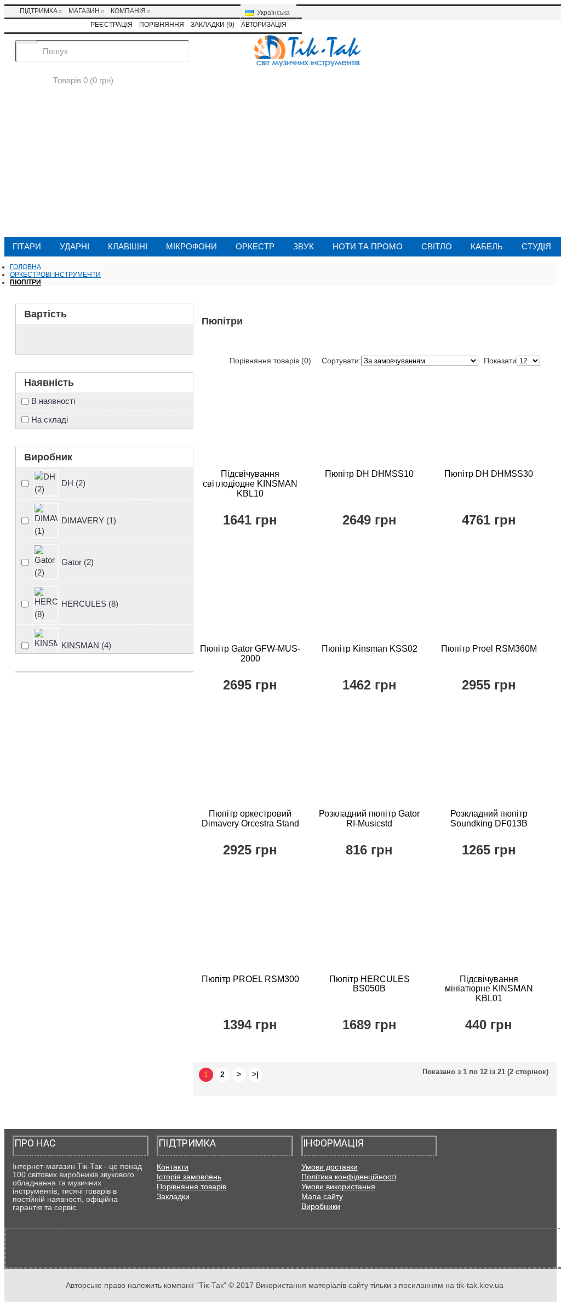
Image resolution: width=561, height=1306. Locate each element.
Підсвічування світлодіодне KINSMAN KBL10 (250, 483)
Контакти (172, 1166)
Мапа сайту (322, 1196)
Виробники (320, 1206)
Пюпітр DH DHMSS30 (488, 473)
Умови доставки (329, 1166)
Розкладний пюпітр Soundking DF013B (489, 818)
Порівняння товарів (191, 1186)
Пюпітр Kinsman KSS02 (369, 648)
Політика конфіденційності (348, 1176)
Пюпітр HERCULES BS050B (369, 984)
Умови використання (338, 1186)
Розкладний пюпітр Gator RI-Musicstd (369, 818)
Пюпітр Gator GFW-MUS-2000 (250, 653)
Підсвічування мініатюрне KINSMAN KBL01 (489, 988)
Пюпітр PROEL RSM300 (250, 979)
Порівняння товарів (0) (270, 360)
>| (255, 1074)
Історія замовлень (189, 1176)
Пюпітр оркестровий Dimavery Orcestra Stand (250, 818)
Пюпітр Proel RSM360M (489, 648)
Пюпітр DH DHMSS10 (369, 473)
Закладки (173, 1196)
